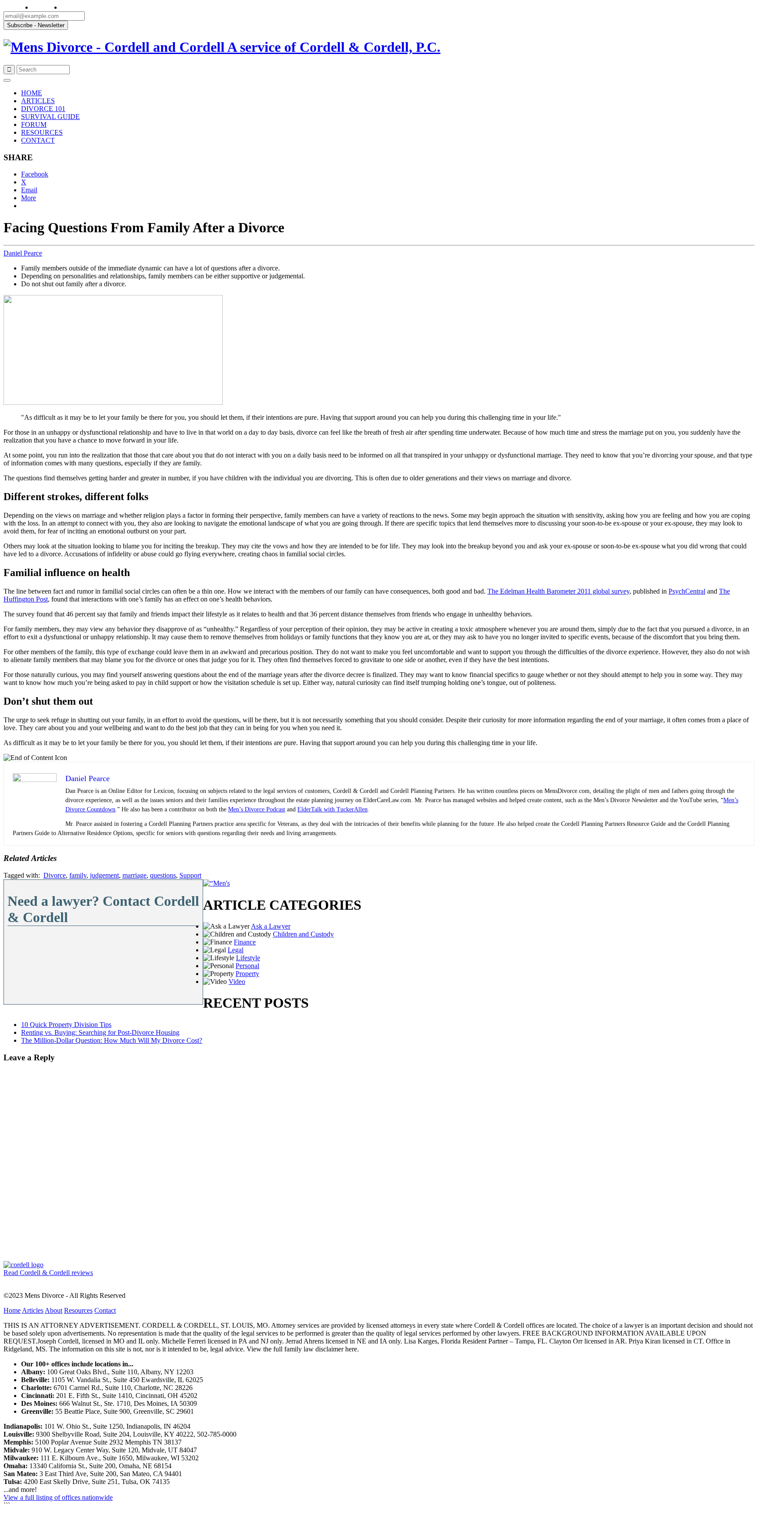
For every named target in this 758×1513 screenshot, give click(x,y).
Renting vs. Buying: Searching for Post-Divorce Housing (100, 1032)
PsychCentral (687, 591)
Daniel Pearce (23, 253)
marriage (134, 875)
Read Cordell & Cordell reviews (48, 1272)
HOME (31, 93)
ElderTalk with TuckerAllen (332, 809)
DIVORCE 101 (43, 108)
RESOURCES (42, 132)
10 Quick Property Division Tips (66, 1024)
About (53, 1310)
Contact (105, 1310)
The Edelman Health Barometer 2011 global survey (558, 591)
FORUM (33, 124)
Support (190, 875)
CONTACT (38, 140)
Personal (247, 965)
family (77, 875)
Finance (245, 942)
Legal (235, 950)
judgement (104, 875)
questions (163, 875)
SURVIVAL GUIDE (50, 116)
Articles (32, 1310)
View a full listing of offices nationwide (58, 1497)
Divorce (54, 875)
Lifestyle (248, 958)
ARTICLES (38, 100)
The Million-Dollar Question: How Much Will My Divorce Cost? (111, 1040)
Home (12, 1310)
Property (247, 973)
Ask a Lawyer (270, 926)
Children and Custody (303, 934)
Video (237, 981)
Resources (78, 1310)
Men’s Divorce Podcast (256, 809)
